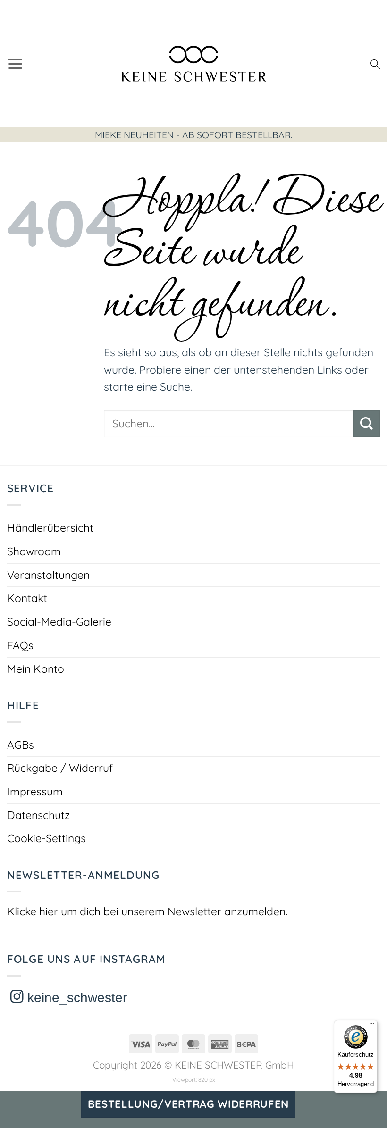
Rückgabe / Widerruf (60, 768)
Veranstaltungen (48, 575)
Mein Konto (35, 669)
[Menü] (372, 1025)
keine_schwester (75, 997)
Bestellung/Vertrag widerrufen (188, 1104)
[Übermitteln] (366, 423)
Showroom (34, 551)
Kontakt (27, 598)
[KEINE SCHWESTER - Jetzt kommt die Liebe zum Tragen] (194, 64)
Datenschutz (38, 815)
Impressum (35, 791)
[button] (15, 63)
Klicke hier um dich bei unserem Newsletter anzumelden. (147, 911)
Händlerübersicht (50, 528)
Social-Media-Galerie (59, 621)
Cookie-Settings (46, 838)
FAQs (20, 645)
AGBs (20, 745)
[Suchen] (375, 64)
